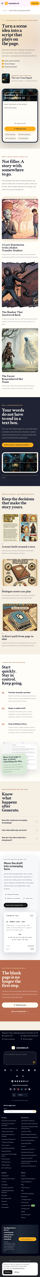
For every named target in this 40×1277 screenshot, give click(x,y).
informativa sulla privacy (19, 1268)
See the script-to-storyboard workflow (16, 445)
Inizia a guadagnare (26, 1239)
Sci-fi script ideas (23, 138)
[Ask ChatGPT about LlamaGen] (10, 1089)
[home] (12, 3)
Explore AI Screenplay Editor (15, 905)
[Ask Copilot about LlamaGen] (29, 1089)
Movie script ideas (10, 134)
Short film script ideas (24, 134)
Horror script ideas (11, 138)
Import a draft (21, 123)
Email (5, 1108)
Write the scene (21, 129)
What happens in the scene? (15, 104)
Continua (8, 1272)
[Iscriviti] (34, 1111)
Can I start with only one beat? (19, 830)
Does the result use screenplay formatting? (19, 821)
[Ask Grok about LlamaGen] (25, 1089)
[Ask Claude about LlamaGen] (18, 1089)
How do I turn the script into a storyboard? (19, 838)
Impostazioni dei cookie (21, 1100)
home (5, 10)
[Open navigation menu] (2, 3)
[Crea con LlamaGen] (34, 1062)
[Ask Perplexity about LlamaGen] (14, 1089)
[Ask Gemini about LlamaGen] (21, 1089)
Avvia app (35, 3)
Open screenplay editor (18, 1011)
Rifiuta (17, 1272)
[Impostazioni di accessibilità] (14, 1095)
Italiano (20, 1095)
